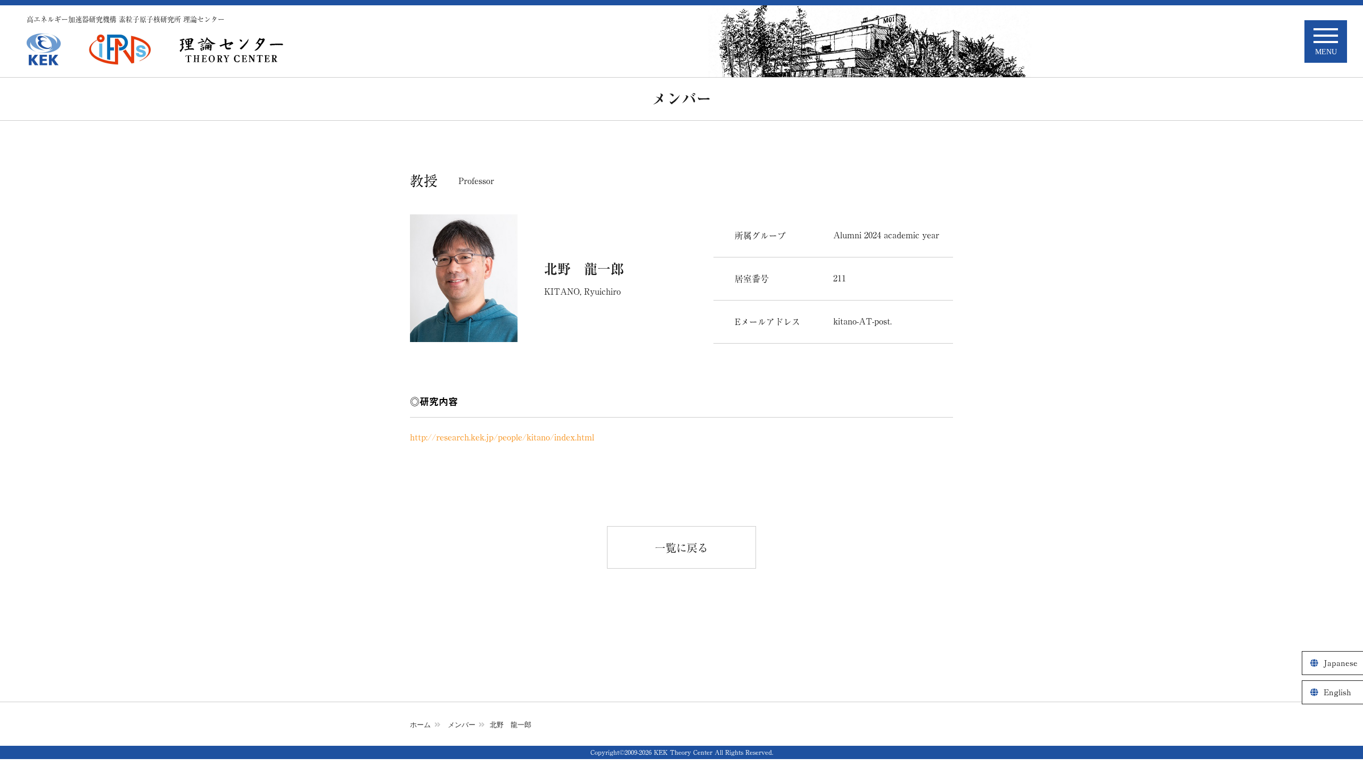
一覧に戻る (681, 548)
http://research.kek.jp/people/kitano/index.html (502, 437)
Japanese (1341, 663)
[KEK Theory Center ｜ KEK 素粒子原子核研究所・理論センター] (231, 49)
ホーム (420, 725)
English (1337, 692)
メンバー (461, 725)
